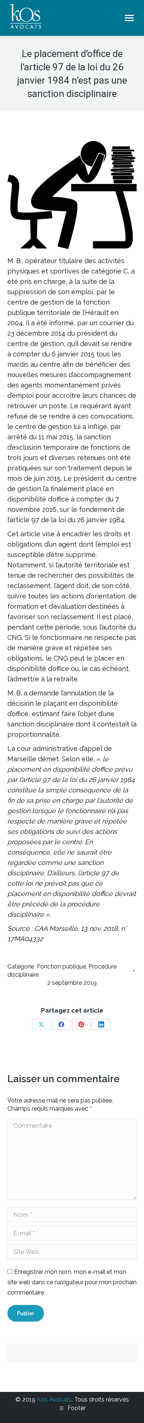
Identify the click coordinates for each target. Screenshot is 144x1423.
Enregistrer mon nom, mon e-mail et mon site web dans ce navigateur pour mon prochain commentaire (72, 1282)
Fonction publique (61, 966)
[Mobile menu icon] (129, 18)
